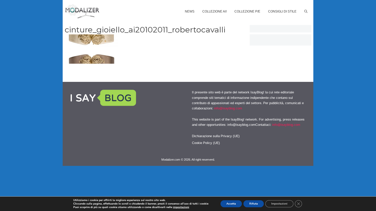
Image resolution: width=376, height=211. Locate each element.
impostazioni (181, 207)
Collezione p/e (247, 11)
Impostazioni (279, 204)
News (189, 11)
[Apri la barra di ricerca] (305, 11)
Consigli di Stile (282, 11)
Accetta (231, 204)
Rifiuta (253, 204)
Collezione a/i (214, 11)
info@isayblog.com (228, 108)
